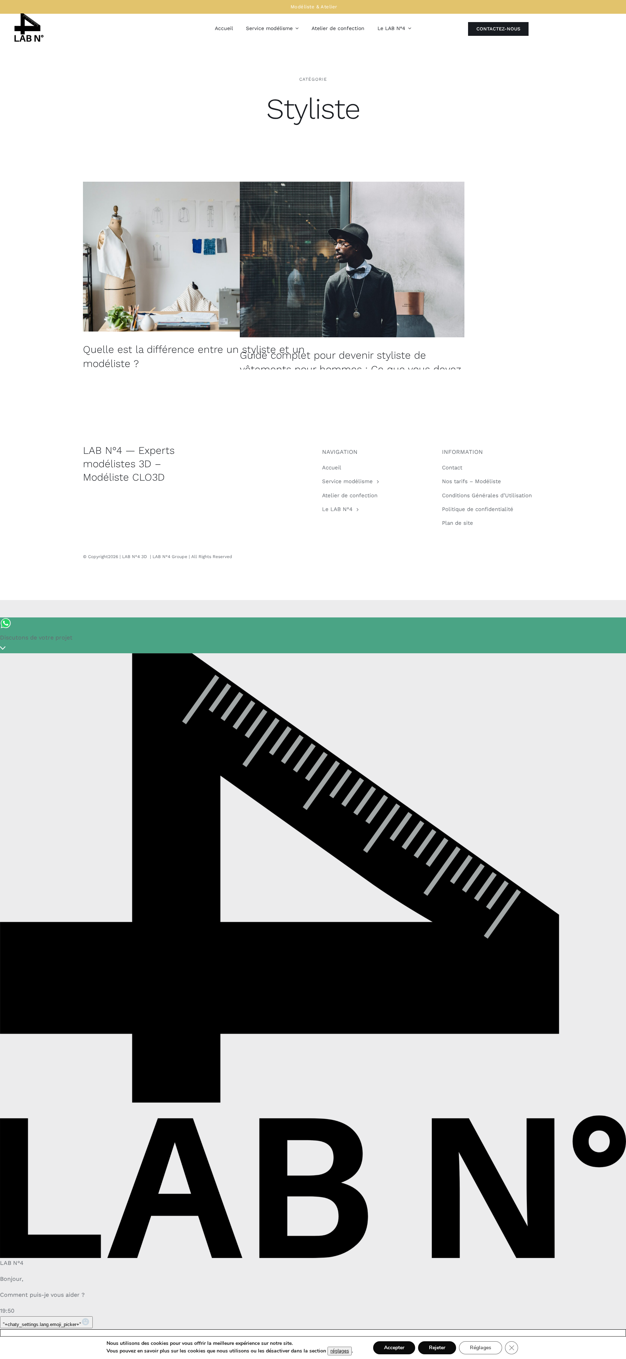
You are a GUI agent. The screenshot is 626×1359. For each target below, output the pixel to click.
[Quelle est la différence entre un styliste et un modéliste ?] (195, 256)
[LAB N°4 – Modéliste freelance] (28, 16)
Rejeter (437, 1347)
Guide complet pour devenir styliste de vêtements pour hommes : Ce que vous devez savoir (350, 369)
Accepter (394, 1347)
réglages (339, 1351)
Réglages (480, 1347)
